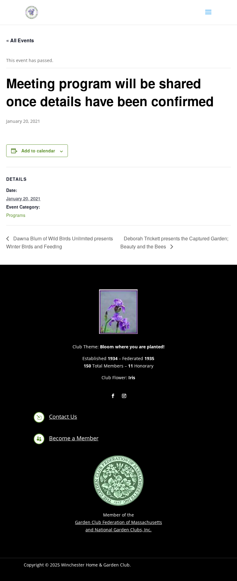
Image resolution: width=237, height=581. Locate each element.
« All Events (20, 40)
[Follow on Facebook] (113, 396)
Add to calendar (38, 150)
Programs (15, 215)
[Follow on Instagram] (124, 396)
